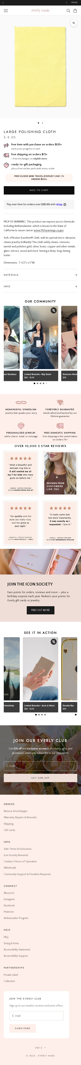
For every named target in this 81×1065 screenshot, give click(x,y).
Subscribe (23, 1028)
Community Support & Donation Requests (27, 874)
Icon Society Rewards (16, 855)
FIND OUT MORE (40, 610)
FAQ (6, 937)
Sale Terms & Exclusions (18, 849)
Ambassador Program (16, 918)
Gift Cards (9, 830)
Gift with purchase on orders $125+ (34, 2)
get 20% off (40, 778)
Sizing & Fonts (11, 943)
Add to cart (39, 190)
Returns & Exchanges (16, 811)
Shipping (8, 823)
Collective (9, 981)
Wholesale (10, 868)
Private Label (11, 974)
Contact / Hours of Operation (20, 861)
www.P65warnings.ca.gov (48, 230)
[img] (60, 473)
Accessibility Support (16, 955)
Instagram (9, 899)
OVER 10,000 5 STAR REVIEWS (40, 446)
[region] (40, 67)
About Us (9, 893)
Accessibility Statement (17, 949)
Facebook (9, 905)
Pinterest (9, 911)
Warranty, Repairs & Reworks (20, 817)
